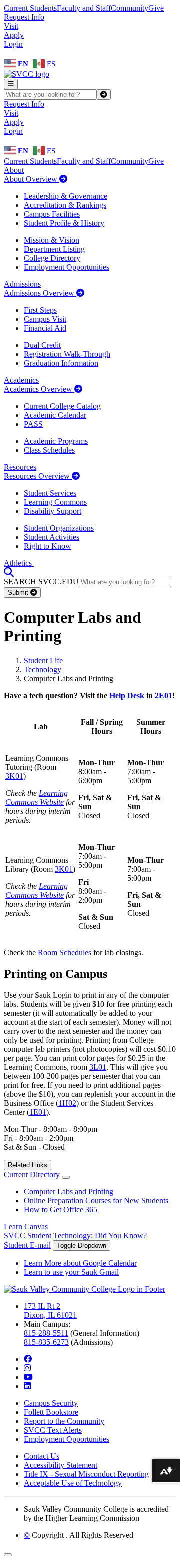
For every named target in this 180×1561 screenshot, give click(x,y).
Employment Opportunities (67, 267)
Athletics (19, 563)
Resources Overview (38, 476)
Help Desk (127, 696)
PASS (33, 424)
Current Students (30, 8)
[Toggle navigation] (11, 84)
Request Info (24, 17)
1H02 (67, 1103)
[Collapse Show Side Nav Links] (66, 1177)
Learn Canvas (26, 1226)
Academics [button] (21, 380)
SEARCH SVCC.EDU (41, 582)
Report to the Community (64, 1421)
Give (156, 8)
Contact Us (42, 1456)
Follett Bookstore (51, 1412)
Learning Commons (55, 502)
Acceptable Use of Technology (73, 1483)
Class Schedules (49, 450)
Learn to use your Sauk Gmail (71, 1272)
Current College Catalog (62, 406)
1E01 (38, 1112)
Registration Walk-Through (67, 354)
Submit (19, 592)
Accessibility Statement (61, 1465)
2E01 (163, 696)
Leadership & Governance (66, 196)
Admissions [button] (22, 284)
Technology (43, 670)
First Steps (40, 310)
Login (13, 44)
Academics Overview (39, 389)
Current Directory (32, 1174)
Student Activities (52, 537)
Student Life (43, 660)
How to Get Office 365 (61, 1210)
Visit (11, 26)
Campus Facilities (52, 214)
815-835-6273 (46, 1342)
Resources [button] (20, 467)
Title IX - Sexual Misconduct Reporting (86, 1474)
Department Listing (54, 249)
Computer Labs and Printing (69, 1192)
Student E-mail (27, 1245)
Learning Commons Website (37, 797)
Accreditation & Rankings (65, 205)
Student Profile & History (64, 223)
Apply (14, 35)
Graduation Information (61, 363)
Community (129, 8)
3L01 (98, 1067)
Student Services (50, 493)
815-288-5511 (46, 1333)
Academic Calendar (55, 415)
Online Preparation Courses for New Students (96, 1200)
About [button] (14, 170)
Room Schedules (65, 952)
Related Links (28, 1165)
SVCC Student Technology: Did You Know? (75, 1236)
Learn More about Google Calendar (80, 1263)
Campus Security (51, 1403)
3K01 (15, 776)
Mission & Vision (52, 240)
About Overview (32, 179)
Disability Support (53, 511)
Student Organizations (59, 528)
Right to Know (48, 546)
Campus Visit (45, 319)
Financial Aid (45, 328)
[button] (9, 572)
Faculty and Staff (84, 8)
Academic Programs (56, 441)
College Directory (52, 258)
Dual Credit (42, 345)
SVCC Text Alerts (53, 1430)
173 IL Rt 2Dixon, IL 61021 (50, 1311)
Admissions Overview (40, 293)
